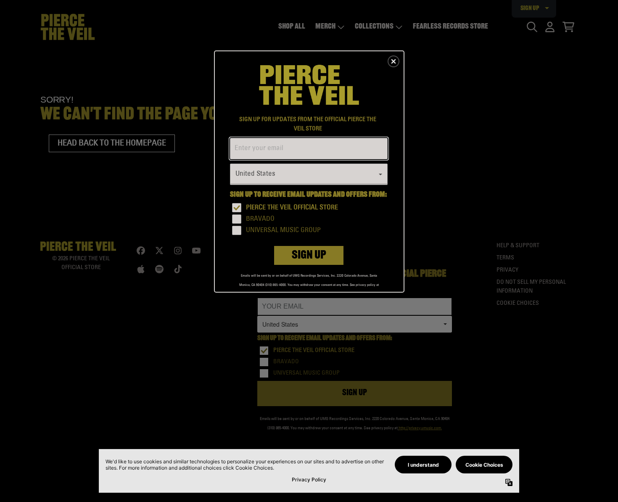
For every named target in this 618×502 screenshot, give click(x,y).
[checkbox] (310, 207)
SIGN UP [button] (309, 256)
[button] (393, 61)
